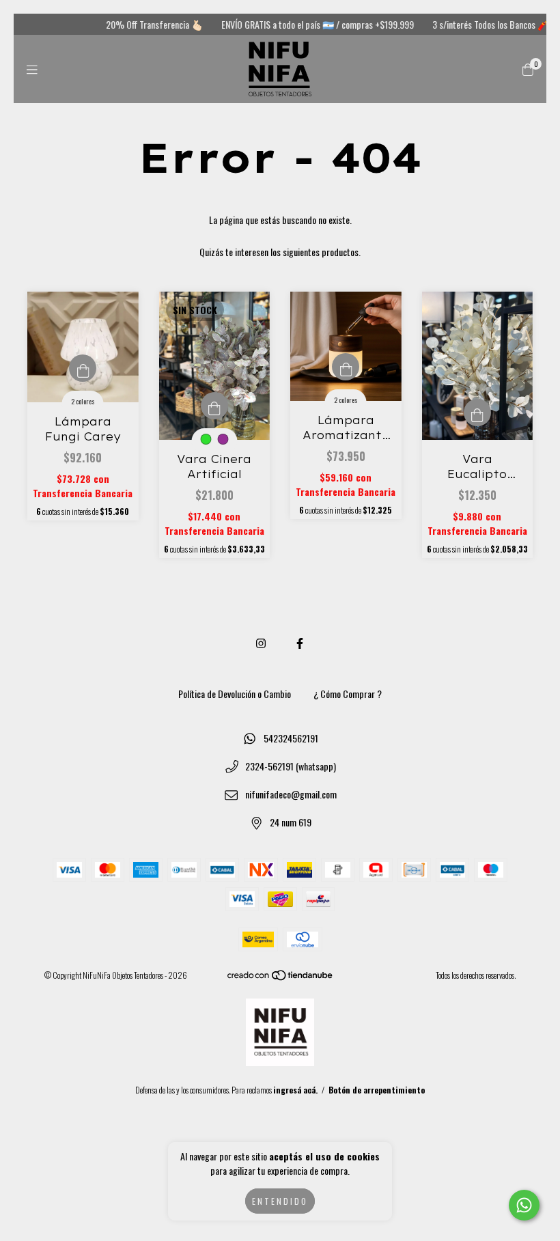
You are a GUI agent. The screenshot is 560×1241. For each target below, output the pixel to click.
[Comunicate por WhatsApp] (524, 1205)
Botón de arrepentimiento (376, 1090)
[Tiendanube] (280, 978)
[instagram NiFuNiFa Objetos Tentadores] (260, 642)
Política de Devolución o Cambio (234, 693)
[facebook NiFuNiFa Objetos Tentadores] (299, 642)
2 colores (83, 401)
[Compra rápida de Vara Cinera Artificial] (214, 405)
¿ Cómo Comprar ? (347, 693)
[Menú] (32, 69)
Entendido (280, 1201)
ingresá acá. (295, 1090)
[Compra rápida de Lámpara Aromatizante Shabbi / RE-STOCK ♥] (345, 366)
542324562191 (291, 738)
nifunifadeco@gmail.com (291, 794)
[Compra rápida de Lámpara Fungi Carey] (82, 368)
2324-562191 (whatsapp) (290, 766)
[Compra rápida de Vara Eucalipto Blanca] (477, 412)
